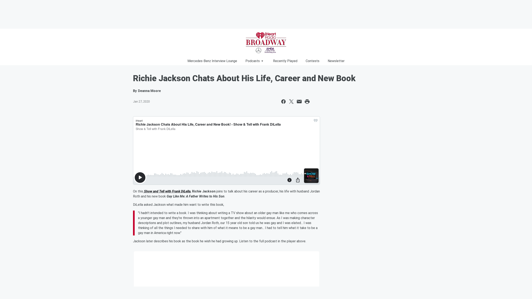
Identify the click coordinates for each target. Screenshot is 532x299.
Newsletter (336, 61)
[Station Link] (266, 42)
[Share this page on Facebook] (283, 101)
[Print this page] (307, 101)
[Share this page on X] (291, 101)
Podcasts (252, 61)
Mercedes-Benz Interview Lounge (212, 61)
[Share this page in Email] (299, 101)
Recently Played (285, 61)
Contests (312, 61)
